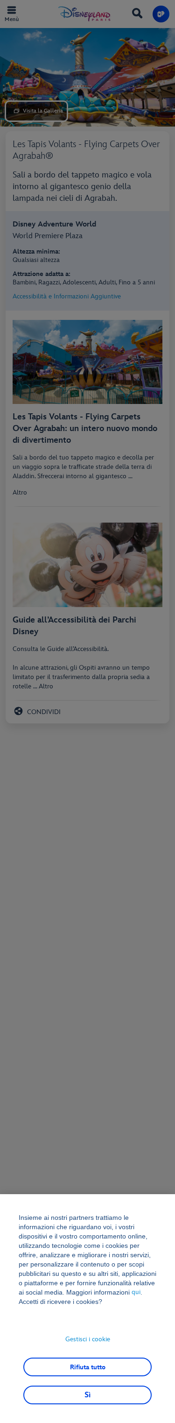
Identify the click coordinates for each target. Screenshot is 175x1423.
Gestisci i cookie (87, 1339)
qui (137, 1292)
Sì (87, 1395)
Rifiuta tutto (87, 1367)
